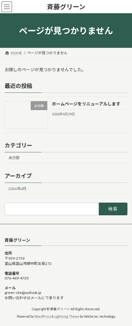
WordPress (42, 316)
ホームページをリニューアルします (86, 104)
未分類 (13, 158)
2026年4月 (17, 188)
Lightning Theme (66, 316)
